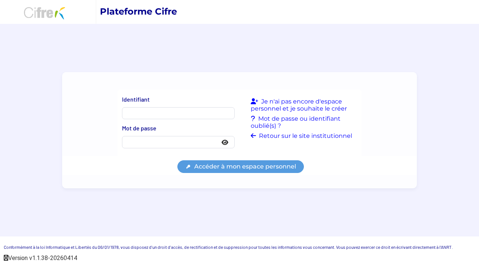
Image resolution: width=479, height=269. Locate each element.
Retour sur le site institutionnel (304, 135)
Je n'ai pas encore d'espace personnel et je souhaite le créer (299, 105)
